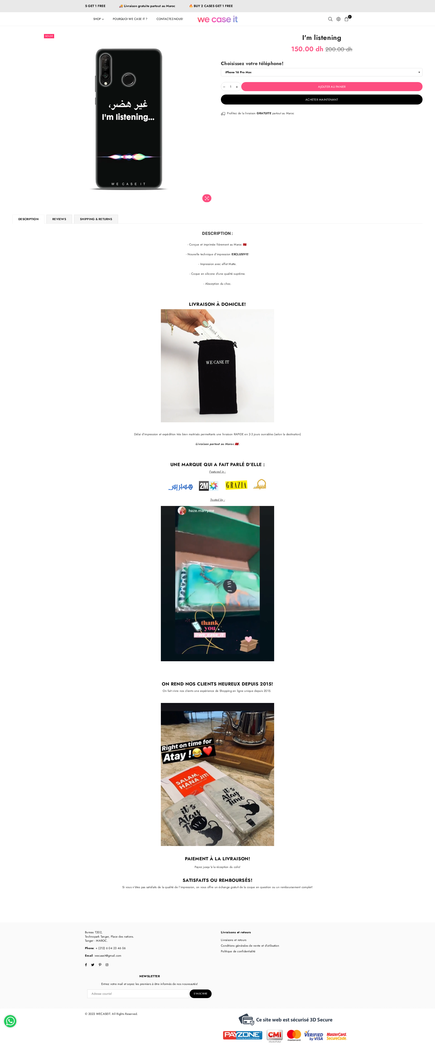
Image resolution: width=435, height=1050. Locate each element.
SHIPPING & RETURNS (96, 219)
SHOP (97, 19)
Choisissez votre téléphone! (252, 63)
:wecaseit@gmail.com (107, 955)
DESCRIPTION (28, 219)
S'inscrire (201, 993)
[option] (128, 118)
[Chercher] (330, 19)
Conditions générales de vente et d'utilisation (250, 945)
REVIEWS (59, 219)
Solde (49, 36)
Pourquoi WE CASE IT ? (130, 19)
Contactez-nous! (170, 19)
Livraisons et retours (233, 940)
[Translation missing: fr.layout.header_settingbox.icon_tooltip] (338, 19)
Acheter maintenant (321, 99)
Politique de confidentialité (238, 951)
